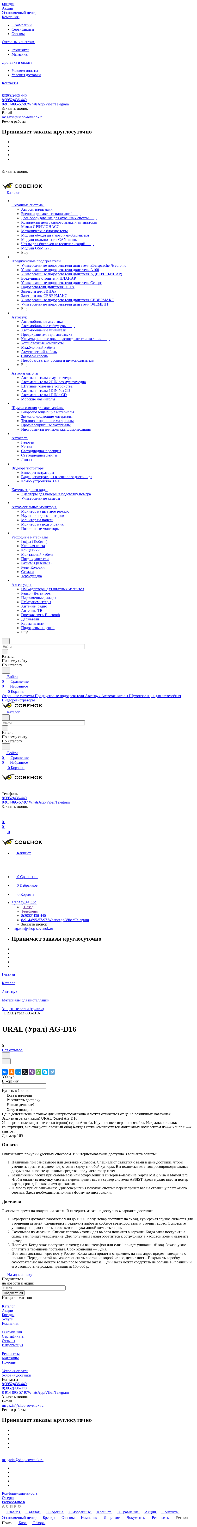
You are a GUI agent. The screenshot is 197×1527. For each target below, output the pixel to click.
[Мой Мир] (18, 1072)
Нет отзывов (12, 1050)
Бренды (8, 1315)
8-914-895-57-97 (35, 104)
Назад (28, 907)
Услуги (7, 1319)
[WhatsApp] (38, 1072)
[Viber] (32, 1072)
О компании (22, 25)
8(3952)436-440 (14, 95)
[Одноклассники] (11, 1072)
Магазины (20, 54)
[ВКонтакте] (5, 1072)
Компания (10, 1323)
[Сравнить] (6, 1061)
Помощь (9, 1362)
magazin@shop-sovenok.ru (22, 117)
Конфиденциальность (19, 1493)
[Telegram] (52, 1072)
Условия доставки (26, 75)
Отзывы (18, 34)
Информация (12, 1345)
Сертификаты (23, 29)
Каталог (8, 1306)
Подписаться (13, 1293)
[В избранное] (6, 1055)
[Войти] (4, 817)
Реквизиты (20, 50)
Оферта (8, 1498)
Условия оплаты (25, 71)
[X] (25, 1072)
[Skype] (45, 1072)
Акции (7, 1310)
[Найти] (6, 670)
